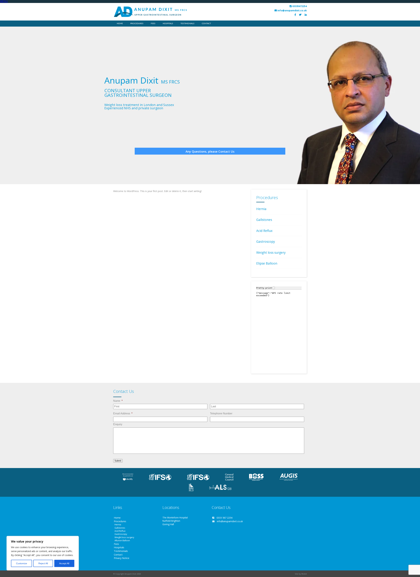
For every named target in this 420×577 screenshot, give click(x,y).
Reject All (43, 563)
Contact (206, 23)
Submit (118, 460)
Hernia (261, 209)
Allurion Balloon (122, 540)
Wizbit (304, 574)
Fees (153, 23)
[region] (43, 553)
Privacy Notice (121, 558)
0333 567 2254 (224, 517)
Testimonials (187, 23)
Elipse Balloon (266, 263)
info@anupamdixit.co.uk (292, 10)
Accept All (64, 563)
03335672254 (299, 6)
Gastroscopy (265, 241)
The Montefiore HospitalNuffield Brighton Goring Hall (175, 521)
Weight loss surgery (271, 252)
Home (120, 23)
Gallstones (264, 219)
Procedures (120, 521)
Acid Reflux (264, 230)
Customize (21, 563)
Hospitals (168, 23)
